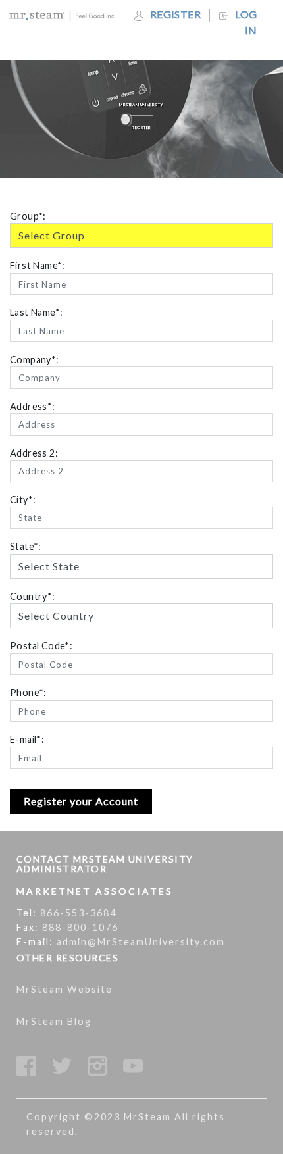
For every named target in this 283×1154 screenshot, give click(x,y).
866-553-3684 (78, 912)
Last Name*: (36, 312)
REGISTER (175, 14)
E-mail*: (27, 739)
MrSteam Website (64, 989)
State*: (25, 546)
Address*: (32, 406)
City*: (23, 499)
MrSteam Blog (53, 1021)
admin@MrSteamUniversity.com (141, 941)
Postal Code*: (41, 645)
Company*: (34, 359)
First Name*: (37, 265)
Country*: (32, 596)
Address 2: (34, 453)
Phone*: (28, 692)
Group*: (28, 216)
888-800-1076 (80, 927)
